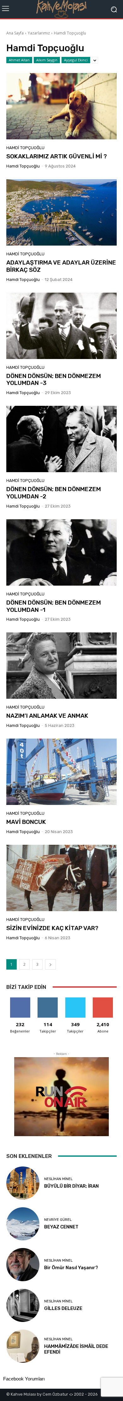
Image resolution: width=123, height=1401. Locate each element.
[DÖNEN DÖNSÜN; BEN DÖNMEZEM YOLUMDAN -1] (61, 552)
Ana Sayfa (15, 33)
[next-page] (50, 964)
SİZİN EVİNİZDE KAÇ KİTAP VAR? (52, 928)
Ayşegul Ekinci (76, 60)
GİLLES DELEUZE (63, 1308)
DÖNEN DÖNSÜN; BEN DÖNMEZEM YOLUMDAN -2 (53, 492)
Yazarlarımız (39, 33)
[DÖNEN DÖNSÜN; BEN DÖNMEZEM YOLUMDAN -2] (61, 439)
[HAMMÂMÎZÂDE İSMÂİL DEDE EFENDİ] (22, 1346)
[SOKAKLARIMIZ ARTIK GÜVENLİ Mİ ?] (61, 106)
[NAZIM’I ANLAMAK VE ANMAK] (61, 665)
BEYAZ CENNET (61, 1227)
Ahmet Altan (19, 60)
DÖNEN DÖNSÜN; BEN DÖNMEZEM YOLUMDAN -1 (53, 606)
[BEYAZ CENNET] (22, 1223)
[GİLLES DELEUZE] (22, 1305)
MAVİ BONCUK (26, 821)
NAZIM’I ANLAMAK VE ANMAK (47, 715)
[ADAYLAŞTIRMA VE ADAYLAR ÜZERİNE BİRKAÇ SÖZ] (61, 212)
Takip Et (48, 999)
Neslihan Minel (58, 1179)
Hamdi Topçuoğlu (25, 148)
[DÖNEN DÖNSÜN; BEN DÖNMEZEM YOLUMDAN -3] (61, 326)
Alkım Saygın (46, 60)
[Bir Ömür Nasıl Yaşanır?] (22, 1264)
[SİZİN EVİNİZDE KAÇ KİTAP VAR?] (61, 878)
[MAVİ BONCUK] (61, 772)
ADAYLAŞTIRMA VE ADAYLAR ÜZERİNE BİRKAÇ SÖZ (61, 266)
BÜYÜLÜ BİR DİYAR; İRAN (71, 1186)
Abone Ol (103, 999)
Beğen (20, 999)
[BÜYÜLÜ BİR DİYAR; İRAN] (22, 1183)
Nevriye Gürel (58, 1219)
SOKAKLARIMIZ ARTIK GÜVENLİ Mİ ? (56, 156)
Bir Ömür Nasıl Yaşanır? (71, 1267)
